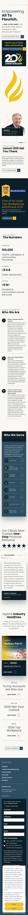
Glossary (5, 780)
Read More (8, 672)
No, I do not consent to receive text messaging (14, 846)
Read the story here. (19, 913)
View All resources (12, 748)
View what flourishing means (12, 49)
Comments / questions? (12, 865)
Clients (19, 555)
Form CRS (5, 775)
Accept (14, 904)
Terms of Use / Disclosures (10, 769)
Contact (5, 766)
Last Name (8, 817)
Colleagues (9, 555)
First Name (8, 809)
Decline (14, 908)
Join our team (7, 218)
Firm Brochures (7, 777)
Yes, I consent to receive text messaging (14, 842)
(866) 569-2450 (6, 786)
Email (6, 824)
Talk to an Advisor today (11, 36)
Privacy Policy (6, 772)
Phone (6, 831)
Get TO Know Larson (9, 170)
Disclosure (7, 597)
